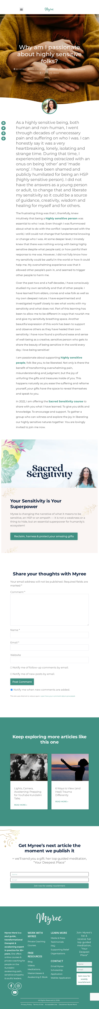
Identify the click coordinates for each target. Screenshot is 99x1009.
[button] (21, 9)
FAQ (53, 946)
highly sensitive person (61, 218)
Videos (31, 965)
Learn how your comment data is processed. (58, 696)
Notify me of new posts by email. (34, 674)
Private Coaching (36, 941)
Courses (32, 945)
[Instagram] (18, 986)
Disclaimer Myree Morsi (68, 1004)
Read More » (20, 805)
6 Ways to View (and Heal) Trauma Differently (67, 792)
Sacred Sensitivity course (66, 401)
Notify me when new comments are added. (42, 689)
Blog (30, 961)
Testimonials (57, 942)
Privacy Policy (26, 1004)
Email (14, 642)
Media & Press (58, 938)
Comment (17, 592)
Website (15, 655)
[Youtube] (15, 992)
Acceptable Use (51, 1004)
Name (15, 630)
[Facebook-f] (11, 986)
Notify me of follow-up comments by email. (40, 667)
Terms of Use (38, 1004)
